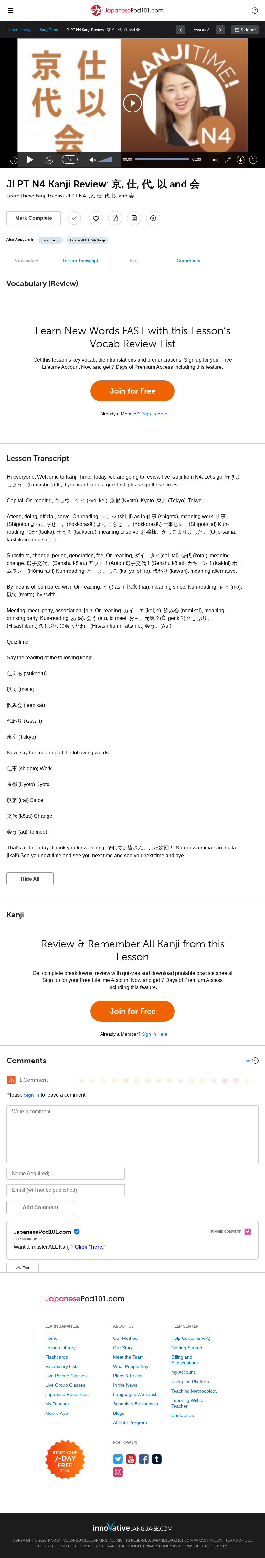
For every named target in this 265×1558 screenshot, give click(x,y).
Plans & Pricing (128, 1375)
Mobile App (56, 1413)
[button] (255, 10)
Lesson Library (18, 29)
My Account (183, 1372)
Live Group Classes (65, 1385)
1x (70, 160)
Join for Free (132, 391)
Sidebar (248, 30)
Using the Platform (190, 1381)
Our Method (125, 1338)
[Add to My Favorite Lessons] (96, 218)
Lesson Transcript (80, 260)
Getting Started (186, 1347)
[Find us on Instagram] (118, 1472)
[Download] (241, 160)
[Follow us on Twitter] (118, 1459)
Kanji (134, 260)
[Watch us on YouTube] (131, 1459)
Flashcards (56, 1357)
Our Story (123, 1347)
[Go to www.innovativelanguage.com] (132, 1526)
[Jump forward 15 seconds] (49, 159)
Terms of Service (198, 1546)
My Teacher (57, 1403)
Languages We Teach (135, 1394)
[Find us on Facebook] (144, 1459)
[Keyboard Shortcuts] (253, 160)
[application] (132, 103)
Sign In (31, 1095)
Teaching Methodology (194, 1390)
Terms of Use (238, 1540)
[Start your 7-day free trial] (65, 1460)
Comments (188, 260)
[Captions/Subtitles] (215, 160)
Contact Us (182, 1415)
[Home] (126, 15)
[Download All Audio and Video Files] (153, 218)
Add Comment (40, 1207)
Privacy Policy (208, 1540)
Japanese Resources (67, 1394)
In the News (125, 1385)
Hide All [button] (30, 879)
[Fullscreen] (228, 160)
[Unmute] (93, 160)
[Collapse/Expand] (132, 1060)
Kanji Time (49, 29)
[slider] (106, 160)
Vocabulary (26, 260)
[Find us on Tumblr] (157, 1459)
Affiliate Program (130, 1422)
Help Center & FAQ (190, 1338)
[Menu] (10, 10)
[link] (180, 29)
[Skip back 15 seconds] (13, 159)
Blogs (118, 1413)
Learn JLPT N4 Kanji (87, 240)
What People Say (130, 1366)
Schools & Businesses (135, 1403)
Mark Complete (33, 218)
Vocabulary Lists (62, 1366)
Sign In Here (154, 413)
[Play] (30, 160)
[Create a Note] (115, 218)
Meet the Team (128, 1357)
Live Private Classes (66, 1375)
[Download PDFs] (134, 218)
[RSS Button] (11, 1080)
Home (51, 1338)
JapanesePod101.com (172, 1540)
